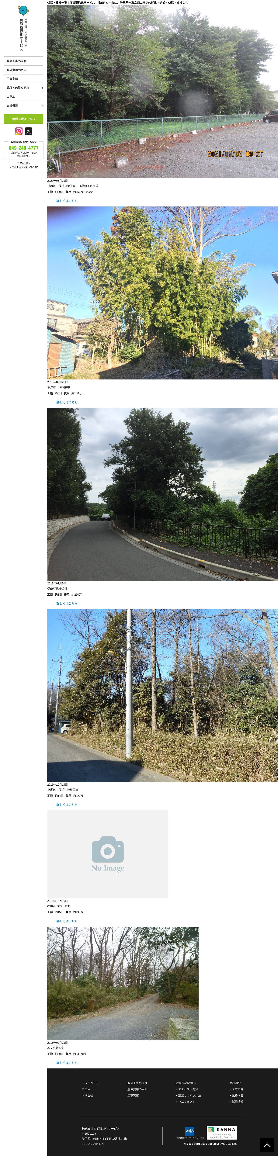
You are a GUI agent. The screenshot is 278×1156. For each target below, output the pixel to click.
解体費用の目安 (16, 69)
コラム (11, 96)
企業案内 (237, 1089)
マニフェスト (186, 1101)
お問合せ (87, 1095)
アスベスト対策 (188, 1089)
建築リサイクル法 (189, 1095)
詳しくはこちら (67, 200)
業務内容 (237, 1095)
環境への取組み (186, 1083)
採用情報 (237, 1101)
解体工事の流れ (16, 61)
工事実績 (12, 78)
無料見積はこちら (23, 118)
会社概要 (235, 1083)
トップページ (90, 1083)
